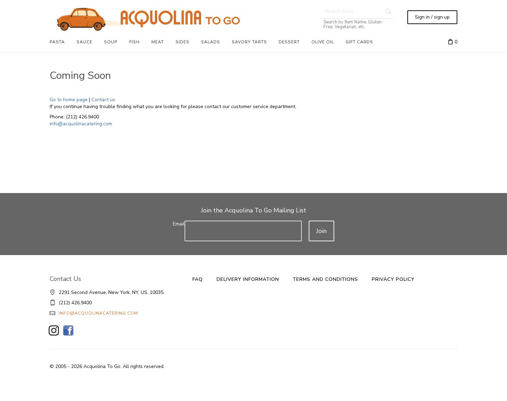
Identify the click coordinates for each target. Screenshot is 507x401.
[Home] (148, 19)
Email (179, 224)
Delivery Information (248, 279)
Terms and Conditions (325, 279)
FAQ (197, 279)
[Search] (388, 11)
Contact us (103, 99)
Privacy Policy (393, 279)
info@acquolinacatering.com (81, 123)
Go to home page (69, 99)
